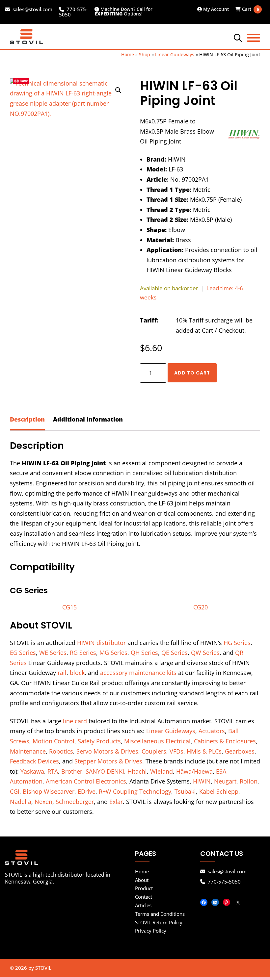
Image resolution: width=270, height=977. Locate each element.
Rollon (248, 781)
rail (62, 673)
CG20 (200, 607)
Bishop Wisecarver (48, 791)
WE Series (53, 652)
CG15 (69, 607)
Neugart (225, 781)
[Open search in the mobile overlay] (237, 37)
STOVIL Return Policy (158, 922)
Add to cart (192, 373)
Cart (248, 9)
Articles (143, 905)
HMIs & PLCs (204, 751)
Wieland (161, 771)
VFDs (176, 751)
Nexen (43, 802)
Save (24, 80)
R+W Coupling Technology (135, 791)
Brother (71, 771)
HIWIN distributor (101, 643)
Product (144, 888)
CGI (14, 791)
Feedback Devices (34, 761)
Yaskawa (32, 771)
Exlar (116, 802)
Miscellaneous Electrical (157, 741)
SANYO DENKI (105, 771)
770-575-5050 (73, 12)
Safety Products (99, 741)
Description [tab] (27, 419)
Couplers (154, 751)
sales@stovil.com (32, 9)
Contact (143, 896)
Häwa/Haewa (194, 771)
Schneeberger (75, 802)
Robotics (61, 751)
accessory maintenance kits (138, 673)
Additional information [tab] (88, 419)
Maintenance (28, 751)
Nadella (20, 802)
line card (75, 721)
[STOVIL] (70, 857)
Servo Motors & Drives (107, 751)
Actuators (212, 731)
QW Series (205, 652)
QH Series (144, 652)
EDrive (86, 791)
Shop (144, 54)
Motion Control (53, 741)
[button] (118, 90)
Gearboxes (240, 751)
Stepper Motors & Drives (108, 761)
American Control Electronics (86, 781)
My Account (215, 9)
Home (127, 54)
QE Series (174, 652)
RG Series (83, 652)
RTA (52, 771)
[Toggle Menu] (253, 37)
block (77, 673)
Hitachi (137, 771)
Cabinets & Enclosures (225, 741)
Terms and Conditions (160, 914)
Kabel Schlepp (218, 791)
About (141, 880)
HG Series (237, 643)
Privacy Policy (150, 930)
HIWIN (202, 781)
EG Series (23, 652)
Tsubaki (185, 791)
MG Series (113, 652)
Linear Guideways (174, 54)
